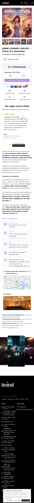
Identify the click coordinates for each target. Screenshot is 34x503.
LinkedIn (16, 399)
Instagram (4, 399)
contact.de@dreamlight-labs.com (19, 266)
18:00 (10, 76)
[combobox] (27, 2)
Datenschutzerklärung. (8, 498)
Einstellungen (17, 500)
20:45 (23, 76)
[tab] (5, 42)
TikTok (27, 399)
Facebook (10, 399)
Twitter (22, 399)
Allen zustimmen (25, 500)
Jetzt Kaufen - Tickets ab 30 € (17, 80)
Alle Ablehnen (10, 500)
